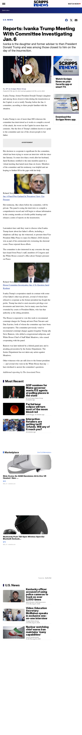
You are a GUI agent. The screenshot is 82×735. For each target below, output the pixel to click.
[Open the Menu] (4, 3)
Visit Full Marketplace (44, 452)
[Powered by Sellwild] (48, 578)
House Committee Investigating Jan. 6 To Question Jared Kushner (26, 286)
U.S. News (8, 20)
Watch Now (73, 4)
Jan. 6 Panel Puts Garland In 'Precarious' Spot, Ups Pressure (23, 198)
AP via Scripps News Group (16, 89)
